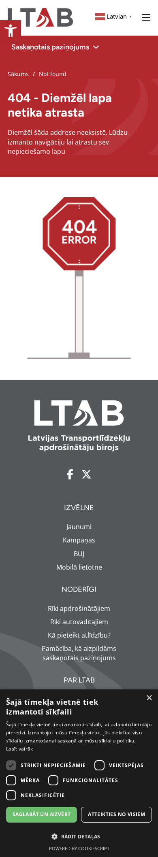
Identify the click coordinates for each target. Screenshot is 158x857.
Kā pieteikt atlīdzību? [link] (79, 635)
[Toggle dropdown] (96, 47)
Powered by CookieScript (79, 848)
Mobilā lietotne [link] (79, 567)
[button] (79, 836)
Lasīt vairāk (19, 748)
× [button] (149, 698)
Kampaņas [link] (79, 540)
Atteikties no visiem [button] (116, 814)
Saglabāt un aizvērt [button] (42, 814)
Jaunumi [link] (79, 526)
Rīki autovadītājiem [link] (79, 621)
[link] (10, 30)
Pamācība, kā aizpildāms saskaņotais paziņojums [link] (79, 653)
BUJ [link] (79, 553)
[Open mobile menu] (146, 17)
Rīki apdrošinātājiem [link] (79, 608)
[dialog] (79, 773)
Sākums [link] (18, 74)
